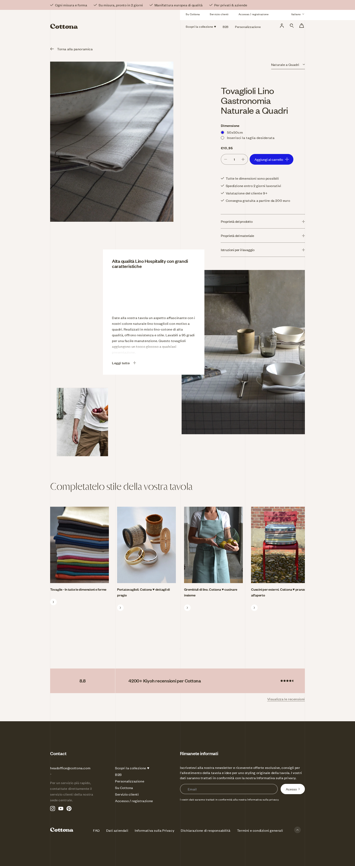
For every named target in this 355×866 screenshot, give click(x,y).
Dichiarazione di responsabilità (206, 830)
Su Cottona (193, 14)
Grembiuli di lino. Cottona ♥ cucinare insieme (210, 592)
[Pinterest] (69, 808)
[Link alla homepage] (91, 20)
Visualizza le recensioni (286, 699)
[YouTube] (60, 808)
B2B (118, 774)
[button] (291, 25)
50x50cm (235, 132)
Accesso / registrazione (254, 14)
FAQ (96, 830)
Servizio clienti (219, 14)
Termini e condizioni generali (260, 830)
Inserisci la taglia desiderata (251, 137)
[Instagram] (52, 808)
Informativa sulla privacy (276, 777)
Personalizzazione (129, 781)
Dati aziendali (117, 830)
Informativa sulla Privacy (154, 830)
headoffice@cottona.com (70, 768)
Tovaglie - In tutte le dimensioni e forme (78, 589)
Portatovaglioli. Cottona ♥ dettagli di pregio (143, 592)
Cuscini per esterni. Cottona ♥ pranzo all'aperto (278, 592)
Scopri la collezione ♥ (132, 768)
